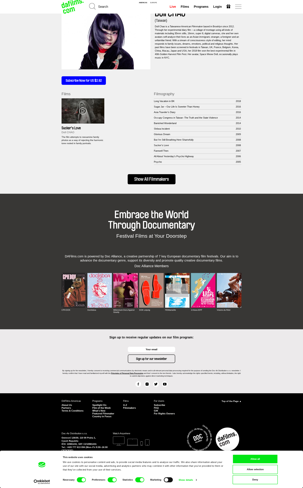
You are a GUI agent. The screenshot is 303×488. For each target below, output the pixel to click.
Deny (255, 479)
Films (185, 6)
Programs (201, 6)
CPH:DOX (66, 310)
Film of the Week (101, 408)
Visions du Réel (223, 310)
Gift (156, 410)
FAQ (156, 408)
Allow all (255, 459)
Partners (66, 408)
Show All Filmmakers (151, 179)
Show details (186, 480)
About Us (67, 405)
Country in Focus (101, 416)
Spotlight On (99, 405)
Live (173, 6)
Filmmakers (129, 408)
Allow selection (255, 469)
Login (217, 6)
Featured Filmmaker (103, 413)
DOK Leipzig (144, 310)
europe (153, 2)
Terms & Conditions (72, 410)
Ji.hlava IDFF (196, 310)
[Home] (73, 6)
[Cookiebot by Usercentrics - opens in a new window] (42, 481)
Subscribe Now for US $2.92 (84, 80)
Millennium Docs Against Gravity (123, 311)
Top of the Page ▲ (231, 401)
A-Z (125, 405)
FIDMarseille (170, 310)
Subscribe (159, 405)
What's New (98, 410)
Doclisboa (91, 310)
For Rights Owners (164, 413)
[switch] (112, 479)
